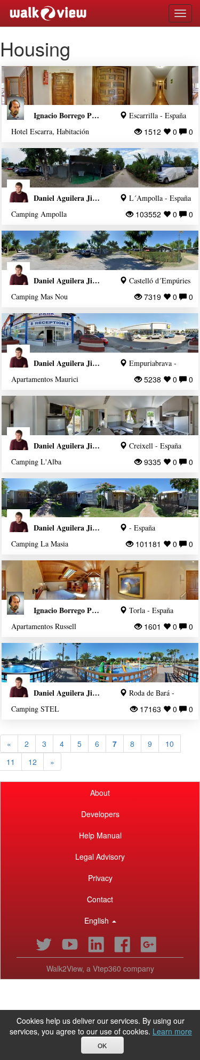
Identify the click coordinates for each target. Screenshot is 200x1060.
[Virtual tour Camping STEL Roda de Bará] (100, 662)
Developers (100, 814)
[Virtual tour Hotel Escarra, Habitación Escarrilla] (100, 85)
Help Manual (100, 835)
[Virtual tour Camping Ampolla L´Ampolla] (100, 167)
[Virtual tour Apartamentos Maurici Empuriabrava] (100, 333)
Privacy (100, 878)
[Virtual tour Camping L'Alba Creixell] (100, 415)
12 (32, 761)
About (100, 792)
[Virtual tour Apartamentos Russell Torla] (100, 580)
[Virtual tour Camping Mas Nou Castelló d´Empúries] (100, 250)
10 (169, 743)
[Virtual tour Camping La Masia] (100, 498)
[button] (100, 920)
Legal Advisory (100, 856)
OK (102, 1046)
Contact (100, 899)
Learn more (172, 1031)
